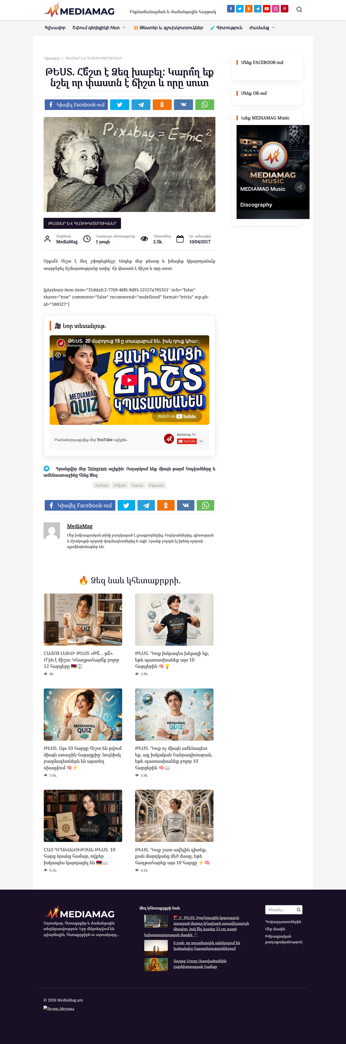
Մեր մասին (275, 928)
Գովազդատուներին (283, 921)
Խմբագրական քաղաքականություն (283, 939)
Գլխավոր (55, 27)
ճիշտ (121, 485)
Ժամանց (259, 27)
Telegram (97, 468)
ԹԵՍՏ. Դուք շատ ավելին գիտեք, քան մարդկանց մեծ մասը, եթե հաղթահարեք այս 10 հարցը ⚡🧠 (172, 855)
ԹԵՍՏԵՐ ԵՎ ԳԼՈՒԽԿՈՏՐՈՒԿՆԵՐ (82, 223)
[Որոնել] (298, 909)
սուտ (138, 485)
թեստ (103, 485)
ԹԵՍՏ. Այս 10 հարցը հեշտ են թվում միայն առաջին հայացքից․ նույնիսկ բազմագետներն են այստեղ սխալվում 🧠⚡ (82, 758)
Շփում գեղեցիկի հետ (96, 27)
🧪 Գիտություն (226, 27)
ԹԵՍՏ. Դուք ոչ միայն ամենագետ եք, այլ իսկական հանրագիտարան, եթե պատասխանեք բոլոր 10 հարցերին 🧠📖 (173, 758)
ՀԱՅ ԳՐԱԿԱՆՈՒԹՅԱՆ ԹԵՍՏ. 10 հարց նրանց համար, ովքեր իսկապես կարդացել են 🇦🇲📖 (79, 855)
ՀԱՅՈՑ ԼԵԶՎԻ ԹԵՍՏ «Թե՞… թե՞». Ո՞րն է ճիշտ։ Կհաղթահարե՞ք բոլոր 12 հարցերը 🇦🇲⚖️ (81, 659)
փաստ (158, 485)
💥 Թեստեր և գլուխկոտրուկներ (168, 27)
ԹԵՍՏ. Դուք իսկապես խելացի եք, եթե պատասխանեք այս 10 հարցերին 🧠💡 (172, 659)
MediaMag (80, 526)
